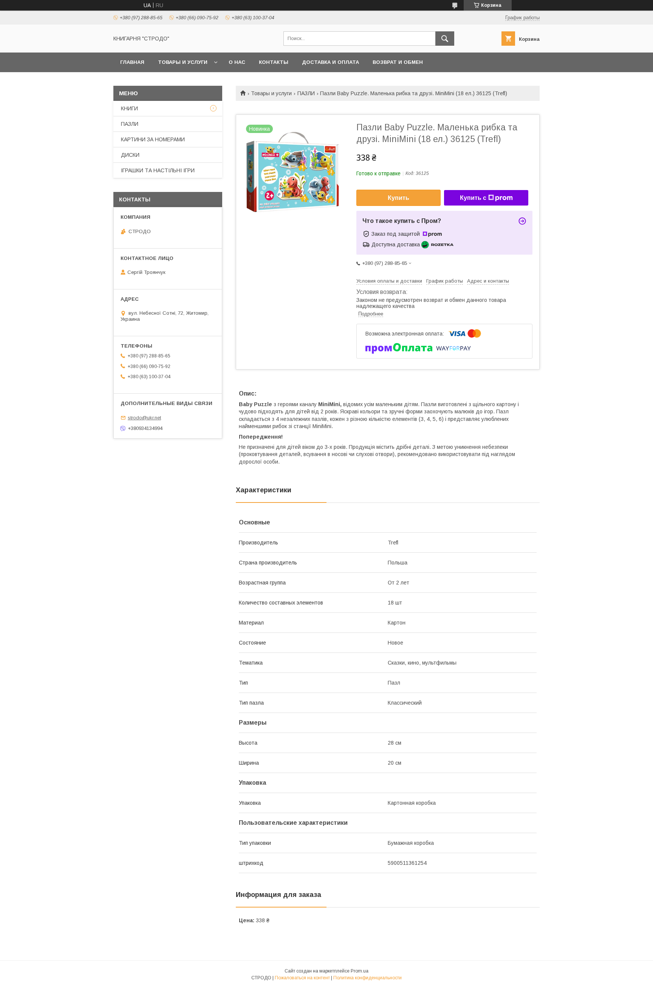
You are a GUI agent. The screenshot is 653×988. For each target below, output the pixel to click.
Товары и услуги (182, 62)
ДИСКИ (130, 155)
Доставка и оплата (330, 62)
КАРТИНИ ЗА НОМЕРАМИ (153, 139)
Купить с (473, 198)
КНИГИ (129, 108)
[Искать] (444, 38)
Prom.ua (359, 971)
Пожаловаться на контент (302, 977)
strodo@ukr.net (144, 418)
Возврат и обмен (398, 62)
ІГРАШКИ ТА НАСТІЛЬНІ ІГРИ (158, 170)
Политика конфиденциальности (367, 977)
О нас (237, 62)
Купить (398, 198)
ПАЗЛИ (306, 93)
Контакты (273, 62)
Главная (132, 62)
